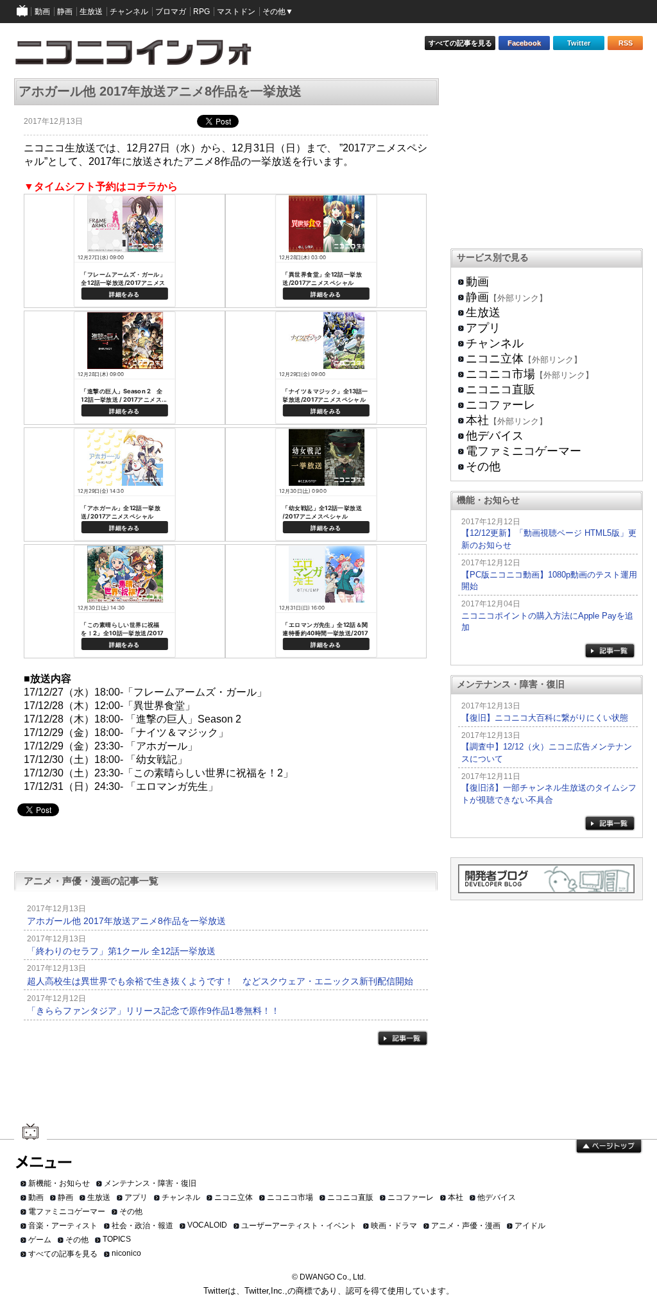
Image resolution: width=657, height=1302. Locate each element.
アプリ (483, 327)
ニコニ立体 (495, 358)
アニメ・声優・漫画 (465, 1225)
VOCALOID (207, 1225)
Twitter (578, 43)
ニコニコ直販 (500, 389)
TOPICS (117, 1239)
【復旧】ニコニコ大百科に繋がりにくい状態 (544, 718)
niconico (126, 1253)
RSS (626, 43)
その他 (483, 466)
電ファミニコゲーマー (523, 451)
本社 (477, 420)
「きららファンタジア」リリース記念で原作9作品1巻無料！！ (153, 1011)
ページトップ (609, 1147)
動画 (477, 281)
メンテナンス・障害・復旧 (150, 1183)
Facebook (524, 43)
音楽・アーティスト (63, 1225)
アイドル (530, 1225)
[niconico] (22, 11)
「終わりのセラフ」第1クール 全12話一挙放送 (121, 951)
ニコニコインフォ (141, 57)
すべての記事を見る (460, 43)
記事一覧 (402, 1038)
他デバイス (495, 435)
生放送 (483, 312)
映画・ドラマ (394, 1225)
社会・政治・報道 (142, 1225)
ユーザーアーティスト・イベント (299, 1225)
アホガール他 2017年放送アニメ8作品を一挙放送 (126, 921)
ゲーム (39, 1239)
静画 (477, 297)
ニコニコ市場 (500, 374)
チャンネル (495, 343)
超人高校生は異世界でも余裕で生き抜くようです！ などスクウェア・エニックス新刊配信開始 (220, 981)
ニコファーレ (500, 404)
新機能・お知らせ (59, 1183)
